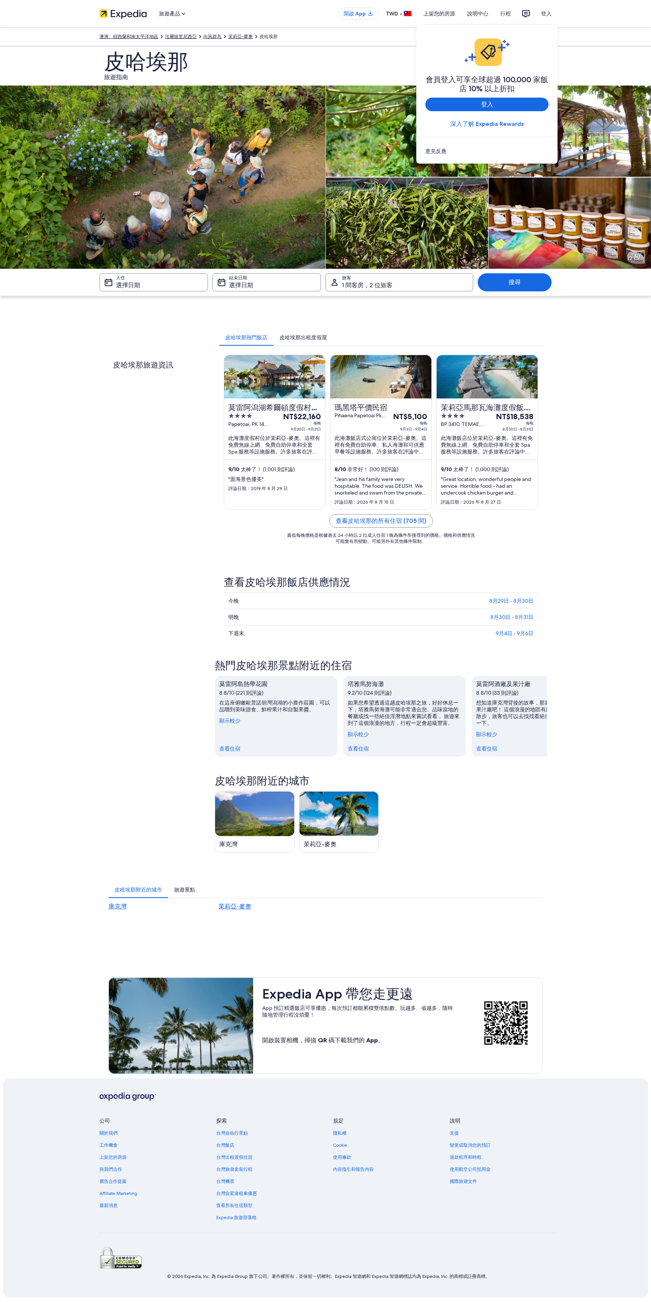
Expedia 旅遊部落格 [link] (236, 1218)
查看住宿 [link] (229, 748)
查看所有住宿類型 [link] (234, 1205)
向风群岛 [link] (212, 37)
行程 (505, 13)
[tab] (246, 337)
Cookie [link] (340, 1145)
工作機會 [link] (108, 1145)
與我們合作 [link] (110, 1169)
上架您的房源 (439, 13)
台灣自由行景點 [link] (232, 1133)
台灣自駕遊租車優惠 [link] (236, 1193)
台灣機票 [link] (225, 1181)
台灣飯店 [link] (225, 1145)
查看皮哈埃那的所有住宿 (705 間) (381, 520)
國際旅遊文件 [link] (463, 1181)
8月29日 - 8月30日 (511, 600)
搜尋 (515, 282)
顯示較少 (229, 720)
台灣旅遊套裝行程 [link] (234, 1169)
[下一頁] (547, 716)
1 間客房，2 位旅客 (367, 285)
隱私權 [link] (340, 1133)
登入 (546, 13)
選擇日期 (128, 285)
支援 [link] (454, 1133)
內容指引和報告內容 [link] (353, 1169)
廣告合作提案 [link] (113, 1181)
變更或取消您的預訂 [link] (470, 1145)
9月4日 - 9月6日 (514, 633)
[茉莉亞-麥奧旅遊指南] (339, 822)
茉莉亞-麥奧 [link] (240, 37)
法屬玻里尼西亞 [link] (181, 37)
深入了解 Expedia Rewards (487, 123)
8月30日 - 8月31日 (512, 617)
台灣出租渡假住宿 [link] (234, 1157)
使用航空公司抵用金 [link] (470, 1169)
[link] (487, 151)
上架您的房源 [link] (113, 1157)
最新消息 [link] (108, 1205)
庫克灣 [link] (117, 906)
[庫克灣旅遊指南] (255, 822)
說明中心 (477, 13)
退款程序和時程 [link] (465, 1157)
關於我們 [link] (108, 1133)
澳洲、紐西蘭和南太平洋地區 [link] (128, 37)
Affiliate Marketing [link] (118, 1193)
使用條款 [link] (342, 1157)
